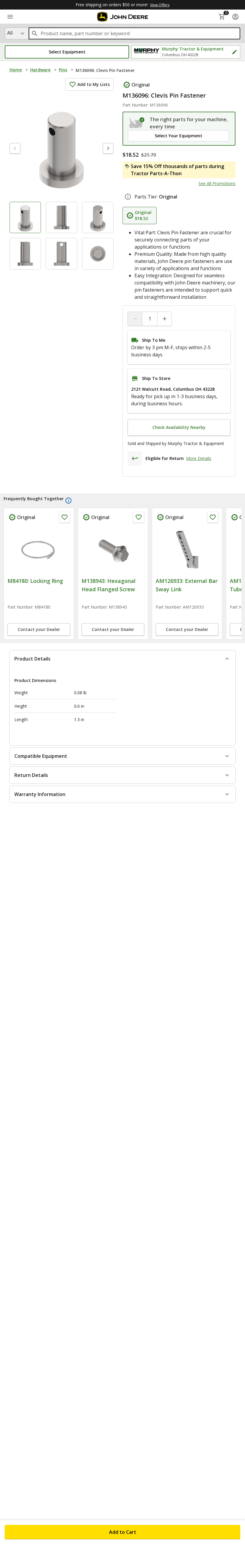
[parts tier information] (127, 196)
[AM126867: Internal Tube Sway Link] (187, 549)
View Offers (159, 4)
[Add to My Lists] (64, 517)
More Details (198, 458)
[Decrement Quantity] (135, 319)
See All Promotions (216, 183)
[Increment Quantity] (164, 319)
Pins (63, 70)
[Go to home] (122, 16)
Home (16, 70)
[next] (108, 148)
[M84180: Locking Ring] (38, 549)
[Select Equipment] (137, 123)
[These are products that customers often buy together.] (68, 500)
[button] (67, 52)
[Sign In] (235, 16)
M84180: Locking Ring (35, 580)
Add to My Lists (93, 84)
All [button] (10, 33)
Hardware (40, 70)
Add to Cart (122, 1532)
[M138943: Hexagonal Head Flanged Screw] (112, 549)
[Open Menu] (10, 16)
